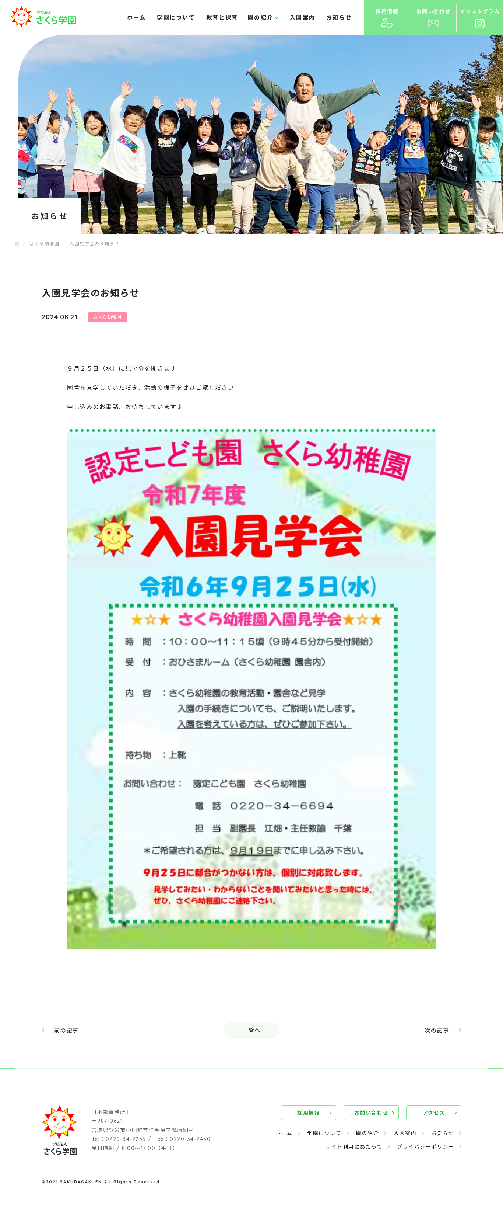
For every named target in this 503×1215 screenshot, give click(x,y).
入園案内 (302, 17)
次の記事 (437, 1030)
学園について (176, 17)
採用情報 (308, 1113)
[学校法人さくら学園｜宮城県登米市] (43, 16)
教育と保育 (222, 17)
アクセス (434, 1113)
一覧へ (251, 1030)
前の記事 (66, 1030)
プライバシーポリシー (425, 1146)
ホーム (136, 17)
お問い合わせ (371, 1113)
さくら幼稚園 (44, 243)
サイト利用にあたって (354, 1146)
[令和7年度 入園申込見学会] (251, 688)
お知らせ (339, 17)
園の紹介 (367, 1133)
